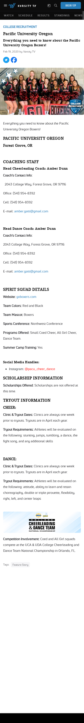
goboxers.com (26, 297)
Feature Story (20, 564)
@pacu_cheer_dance (40, 369)
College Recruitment (20, 27)
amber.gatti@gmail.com (31, 211)
